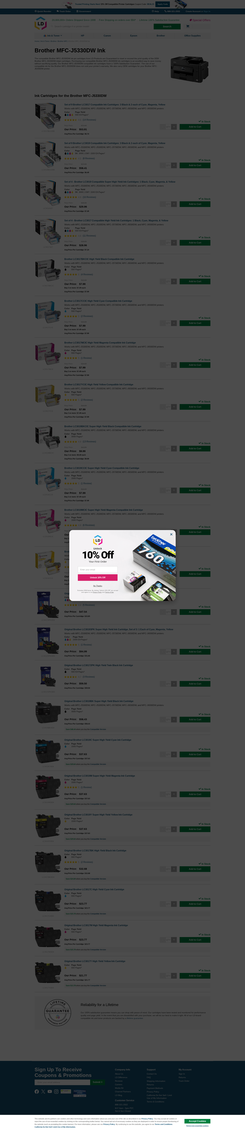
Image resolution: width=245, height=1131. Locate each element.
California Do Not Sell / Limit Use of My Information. (55, 1127)
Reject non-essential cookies (197, 1126)
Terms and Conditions (163, 1124)
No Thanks (97, 586)
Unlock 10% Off (97, 577)
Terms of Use (109, 592)
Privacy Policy (147, 1119)
